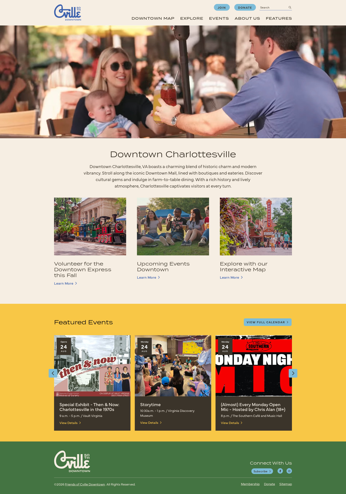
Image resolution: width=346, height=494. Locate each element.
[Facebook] (280, 471)
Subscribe (261, 471)
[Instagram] (289, 471)
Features (279, 18)
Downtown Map (153, 18)
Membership (250, 484)
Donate (245, 7)
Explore (191, 18)
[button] (53, 373)
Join (222, 7)
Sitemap (285, 484)
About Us (247, 18)
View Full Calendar (266, 322)
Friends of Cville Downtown (85, 484)
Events (219, 18)
